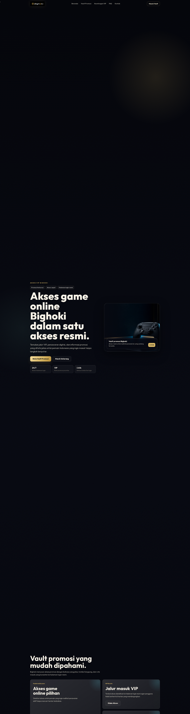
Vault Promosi (86, 4)
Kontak (117, 4)
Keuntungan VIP (100, 4)
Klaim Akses (113, 703)
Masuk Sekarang (62, 359)
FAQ (110, 4)
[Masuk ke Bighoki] (37, 3)
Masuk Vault (153, 4)
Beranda (75, 4)
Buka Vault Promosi (41, 359)
